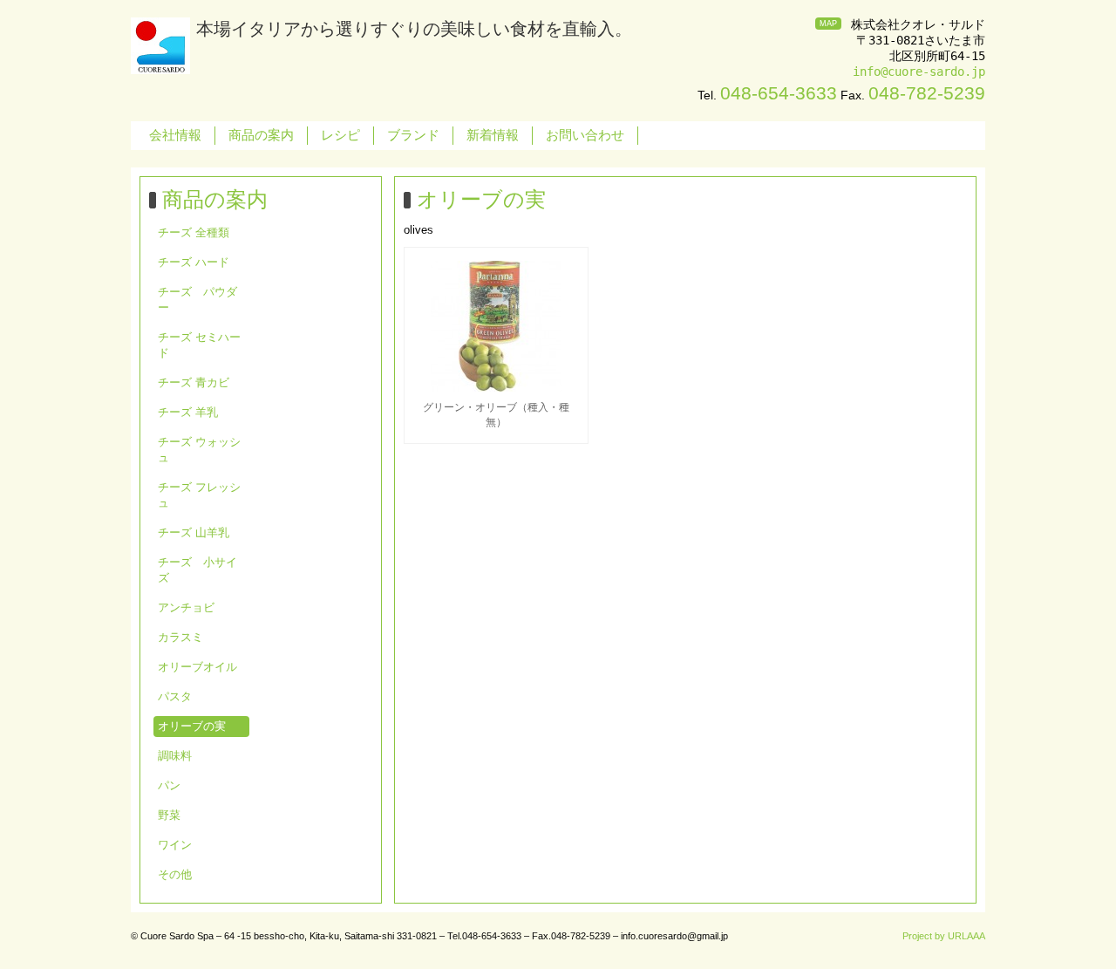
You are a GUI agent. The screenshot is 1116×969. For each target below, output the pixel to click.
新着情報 (492, 134)
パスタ (175, 696)
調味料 (175, 755)
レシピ (340, 134)
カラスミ (180, 637)
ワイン (175, 844)
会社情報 (175, 134)
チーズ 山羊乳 (193, 532)
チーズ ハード (193, 262)
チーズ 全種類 (193, 232)
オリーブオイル (197, 666)
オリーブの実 (192, 726)
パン (169, 785)
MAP (828, 23)
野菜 (169, 815)
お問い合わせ (585, 134)
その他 (175, 874)
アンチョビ (186, 607)
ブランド (413, 134)
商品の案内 (261, 134)
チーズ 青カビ (193, 382)
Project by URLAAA (943, 936)
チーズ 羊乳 (188, 412)
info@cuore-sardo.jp (919, 71)
